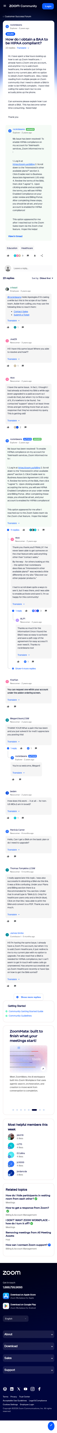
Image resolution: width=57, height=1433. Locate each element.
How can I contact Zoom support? (26, 1244)
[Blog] (5, 1388)
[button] (5, 6)
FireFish (14, 680)
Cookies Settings (10, 1404)
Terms (5, 1396)
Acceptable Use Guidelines (15, 1400)
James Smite (17, 933)
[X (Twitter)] (19, 1388)
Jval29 (13, 339)
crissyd (13, 287)
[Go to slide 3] (21, 1110)
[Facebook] (39, 1388)
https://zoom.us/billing (24, 164)
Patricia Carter (17, 829)
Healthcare (27, 248)
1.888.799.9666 (12, 1287)
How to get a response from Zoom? (27, 1207)
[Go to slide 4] (24, 1110)
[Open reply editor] (28, 268)
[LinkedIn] (12, 1388)
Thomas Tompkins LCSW (22, 868)
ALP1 (22, 618)
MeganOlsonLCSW (19, 718)
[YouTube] (25, 1388)
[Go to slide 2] (17, 1110)
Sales (8, 1358)
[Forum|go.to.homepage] (23, 6)
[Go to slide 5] (28, 1110)
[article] (29, 308)
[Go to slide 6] (32, 1110)
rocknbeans (16, 24)
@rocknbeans (14, 297)
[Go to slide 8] (43, 1110)
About (8, 1334)
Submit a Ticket (21, 314)
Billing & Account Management (21, 1214)
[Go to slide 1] (13, 1110)
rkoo (12, 377)
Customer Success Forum (18, 16)
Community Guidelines (20, 1015)
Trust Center (24, 1396)
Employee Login (27, 1404)
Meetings (10, 1202)
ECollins (21, 1153)
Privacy (13, 1396)
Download (11, 1346)
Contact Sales (21, 311)
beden (13, 791)
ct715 (19, 1144)
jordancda (22, 1171)
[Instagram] (32, 1388)
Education (12, 248)
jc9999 (20, 1162)
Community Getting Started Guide (26, 1011)
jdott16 (20, 1135)
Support (9, 1370)
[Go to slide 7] (38, 1110)
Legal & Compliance (38, 1400)
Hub (8, 1239)
